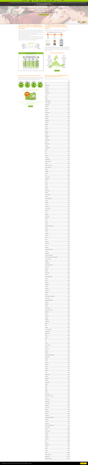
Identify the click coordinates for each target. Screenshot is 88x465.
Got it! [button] (83, 463)
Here (52, 50)
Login (53, 0)
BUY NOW (57, 70)
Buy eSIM (39, 0)
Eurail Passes (48, 0)
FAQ (43, 0)
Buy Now (31, 106)
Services (30, 0)
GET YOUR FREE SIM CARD (44, 14)
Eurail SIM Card (24, 0)
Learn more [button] (29, 463)
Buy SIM (35, 0)
